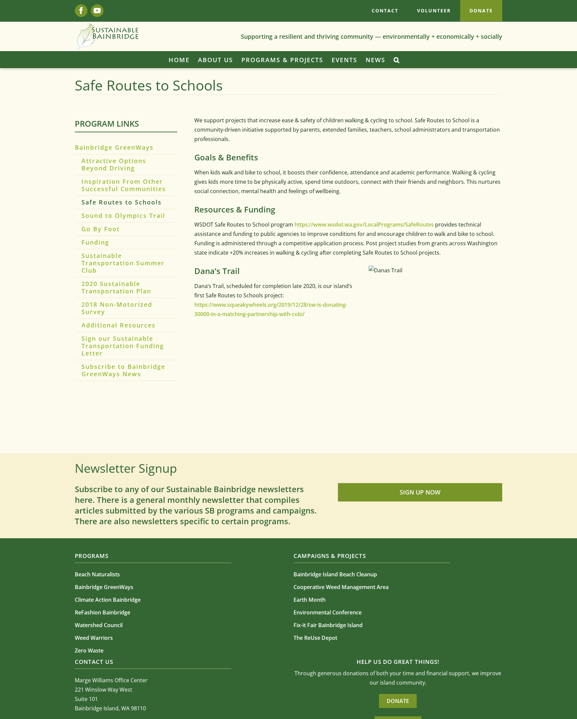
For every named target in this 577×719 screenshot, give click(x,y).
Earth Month (310, 599)
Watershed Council (99, 625)
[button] (397, 59)
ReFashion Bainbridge (102, 612)
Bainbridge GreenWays (114, 147)
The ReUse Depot (315, 637)
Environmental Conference (328, 612)
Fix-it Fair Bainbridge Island (328, 625)
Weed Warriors (94, 637)
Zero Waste (89, 650)
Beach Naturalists (97, 574)
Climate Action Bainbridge (108, 599)
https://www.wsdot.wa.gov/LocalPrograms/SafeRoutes (364, 224)
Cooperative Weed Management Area (341, 587)
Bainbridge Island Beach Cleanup (335, 574)
